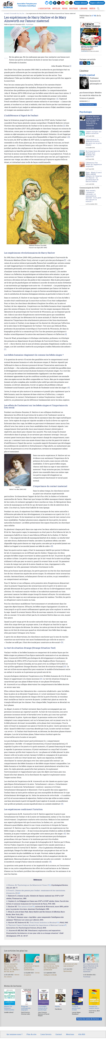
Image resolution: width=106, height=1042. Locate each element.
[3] (64, 126)
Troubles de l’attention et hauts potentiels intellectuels (31, 967)
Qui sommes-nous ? (14, 1034)
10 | (7, 930)
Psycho (57, 1006)
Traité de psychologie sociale (76, 1008)
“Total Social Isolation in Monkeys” (43, 922)
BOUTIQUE (73, 8)
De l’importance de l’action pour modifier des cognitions (93, 153)
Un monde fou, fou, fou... (17, 13)
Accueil (6, 13)
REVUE (64, 8)
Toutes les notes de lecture (88, 1019)
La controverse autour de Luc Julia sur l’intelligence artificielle (51, 967)
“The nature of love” (25, 906)
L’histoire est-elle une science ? (70, 965)
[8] (52, 546)
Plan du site (31, 1034)
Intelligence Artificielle (50, 975)
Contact (58, 1034)
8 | (7, 922)
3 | (7, 896)
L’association (44, 8)
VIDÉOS (92, 8)
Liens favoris (45, 1034)
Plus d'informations (87, 104)
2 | (7, 890)
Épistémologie (67, 971)
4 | (7, 901)
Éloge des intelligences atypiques (26, 1008)
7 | (7, 917)
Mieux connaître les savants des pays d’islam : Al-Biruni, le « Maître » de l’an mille (12, 967)
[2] (32, 110)
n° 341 (94, 15)
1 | (7, 885)
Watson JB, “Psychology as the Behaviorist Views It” (28, 885)
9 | (7, 925)
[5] (65, 260)
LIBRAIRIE (83, 8)
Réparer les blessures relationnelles (9, 1008)
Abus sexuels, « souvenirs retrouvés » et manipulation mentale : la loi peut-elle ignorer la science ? (93, 196)
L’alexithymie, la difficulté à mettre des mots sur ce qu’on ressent (94, 142)
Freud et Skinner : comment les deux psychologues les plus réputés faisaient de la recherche (93, 120)
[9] (62, 642)
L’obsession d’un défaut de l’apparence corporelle (94, 164)
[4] (69, 137)
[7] (5, 349)
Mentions (70, 1034)
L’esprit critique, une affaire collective (93, 132)
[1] (70, 66)
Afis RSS (81, 1034)
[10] (64, 666)
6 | (7, 912)
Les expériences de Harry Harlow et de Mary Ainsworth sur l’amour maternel (90, 967)
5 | (7, 906)
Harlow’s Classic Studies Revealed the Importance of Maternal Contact (36, 925)
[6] (66, 334)
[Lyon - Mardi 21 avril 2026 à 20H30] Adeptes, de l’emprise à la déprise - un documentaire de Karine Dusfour (94, 176)
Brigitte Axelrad (87, 75)
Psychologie (29, 24)
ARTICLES (56, 8)
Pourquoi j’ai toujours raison (94, 1007)
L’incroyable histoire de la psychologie (42, 1008)
